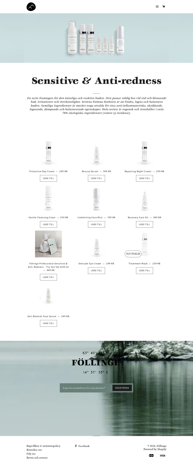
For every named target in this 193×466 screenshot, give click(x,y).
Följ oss (31, 453)
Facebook (84, 446)
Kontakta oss (34, 449)
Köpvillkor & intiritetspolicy (43, 446)
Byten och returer (37, 457)
